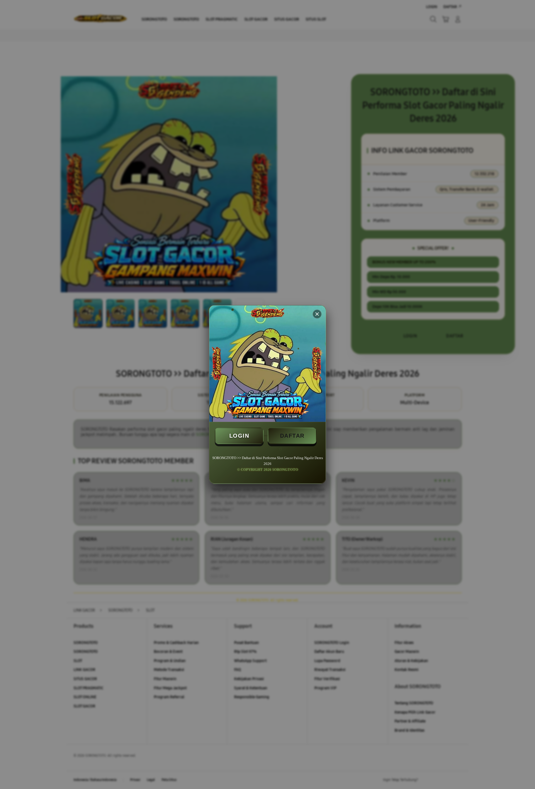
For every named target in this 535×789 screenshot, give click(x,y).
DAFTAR (292, 436)
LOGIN (239, 436)
